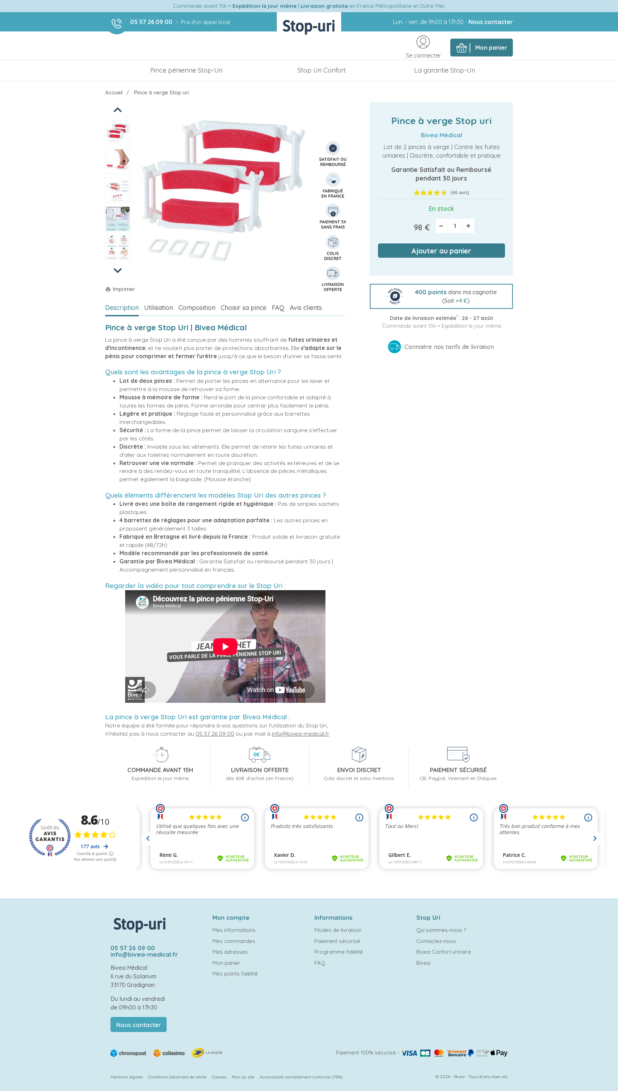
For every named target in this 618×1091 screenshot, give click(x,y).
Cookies (219, 1077)
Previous (118, 109)
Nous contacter (491, 21)
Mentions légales (127, 1077)
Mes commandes (233, 941)
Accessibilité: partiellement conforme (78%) (301, 1077)
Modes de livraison (338, 930)
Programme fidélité (338, 951)
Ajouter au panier (441, 250)
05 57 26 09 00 (151, 21)
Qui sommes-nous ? (441, 930)
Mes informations (234, 930)
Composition (196, 307)
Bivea (423, 962)
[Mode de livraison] (167, 1052)
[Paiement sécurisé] (454, 1052)
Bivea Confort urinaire (443, 951)
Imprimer (120, 289)
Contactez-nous (436, 941)
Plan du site (243, 1077)
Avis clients (306, 307)
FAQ (278, 307)
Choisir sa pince (243, 307)
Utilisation (158, 307)
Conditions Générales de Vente (177, 1077)
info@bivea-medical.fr (300, 733)
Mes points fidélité (235, 973)
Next (117, 270)
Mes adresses (230, 951)
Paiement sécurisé (337, 941)
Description (122, 307)
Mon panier (226, 962)
